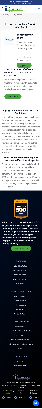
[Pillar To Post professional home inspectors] (12, 8)
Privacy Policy (8, 392)
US (10, 15)
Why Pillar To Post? (20, 270)
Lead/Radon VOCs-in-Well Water (20, 331)
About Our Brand (20, 275)
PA (14, 15)
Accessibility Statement (33, 392)
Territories (4, 15)
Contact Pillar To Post (19, 266)
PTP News (20, 284)
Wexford (20, 15)
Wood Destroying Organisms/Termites (20, 344)
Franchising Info (20, 365)
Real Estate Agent (20, 314)
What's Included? (20, 301)
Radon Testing (20, 326)
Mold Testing (20, 335)
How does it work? (20, 296)
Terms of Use (21, 392)
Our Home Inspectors (20, 305)
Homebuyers (20, 309)
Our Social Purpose (20, 279)
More (20, 348)
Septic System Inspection (20, 340)
